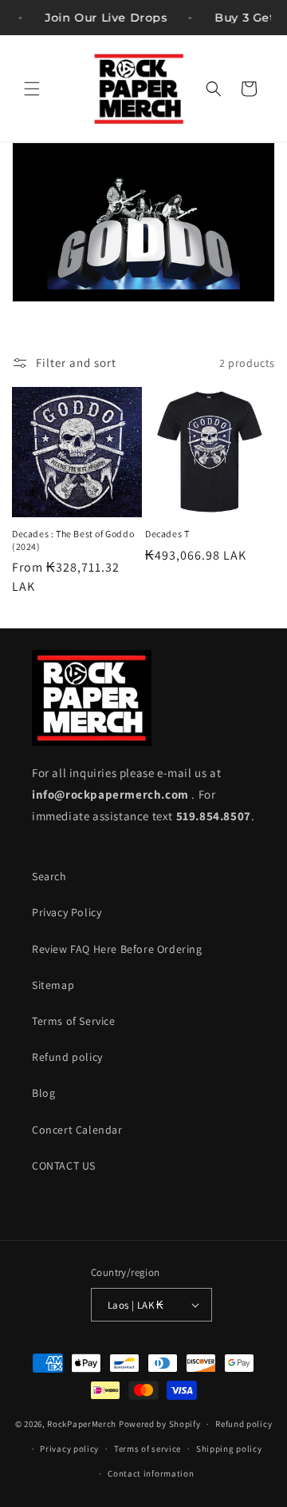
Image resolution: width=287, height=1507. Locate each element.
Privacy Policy (66, 912)
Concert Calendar (77, 1129)
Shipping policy (229, 1448)
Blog (43, 1093)
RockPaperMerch (81, 1423)
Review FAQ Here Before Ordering (117, 949)
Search (49, 876)
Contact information (151, 1473)
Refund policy (67, 1057)
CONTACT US (64, 1165)
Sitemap (53, 985)
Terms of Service (74, 1021)
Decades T (167, 534)
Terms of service (147, 1448)
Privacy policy (69, 1448)
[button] (31, 88)
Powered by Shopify (160, 1423)
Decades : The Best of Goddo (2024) (73, 540)
